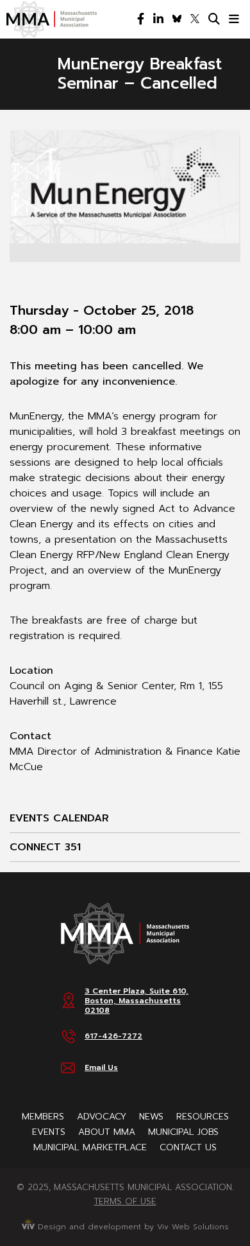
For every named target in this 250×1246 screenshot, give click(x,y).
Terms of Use (125, 1201)
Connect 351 (45, 847)
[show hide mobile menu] (234, 19)
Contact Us (188, 1147)
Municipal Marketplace (90, 1147)
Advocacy (101, 1116)
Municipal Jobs (183, 1132)
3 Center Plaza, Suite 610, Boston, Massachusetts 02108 (136, 1000)
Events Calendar (59, 818)
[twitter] (195, 19)
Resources (202, 1116)
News (151, 1116)
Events (48, 1132)
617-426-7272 (113, 1036)
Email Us (101, 1067)
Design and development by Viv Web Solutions (132, 1227)
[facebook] (141, 19)
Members (43, 1116)
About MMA (106, 1132)
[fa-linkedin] (158, 19)
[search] (214, 19)
